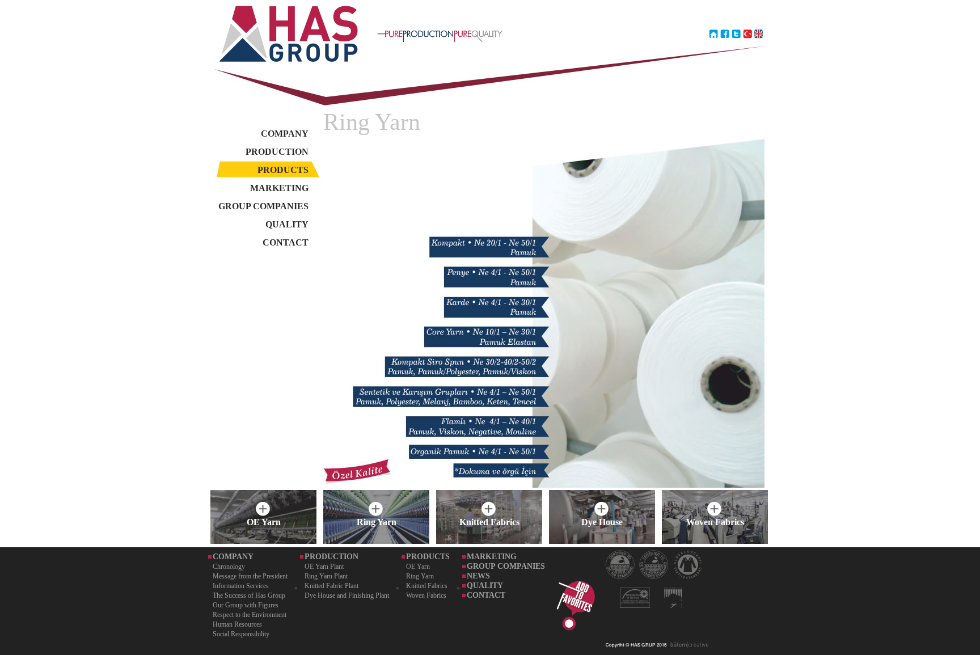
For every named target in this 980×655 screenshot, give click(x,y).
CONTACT (286, 242)
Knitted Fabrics (426, 586)
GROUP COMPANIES (263, 206)
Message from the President (250, 576)
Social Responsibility (241, 634)
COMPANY (285, 133)
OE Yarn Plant (324, 567)
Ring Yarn (420, 576)
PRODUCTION (277, 152)
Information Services (241, 586)
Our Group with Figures (245, 605)
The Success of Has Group (249, 595)
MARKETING (279, 188)
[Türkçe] (747, 59)
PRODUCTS (283, 170)
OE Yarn (418, 567)
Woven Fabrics (426, 595)
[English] (758, 59)
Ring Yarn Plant (326, 576)
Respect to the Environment (249, 615)
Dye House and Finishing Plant (347, 595)
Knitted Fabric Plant (331, 586)
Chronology (229, 567)
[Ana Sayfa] (713, 59)
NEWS (478, 576)
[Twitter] (736, 59)
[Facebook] (724, 59)
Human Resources (237, 624)
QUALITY (287, 224)
